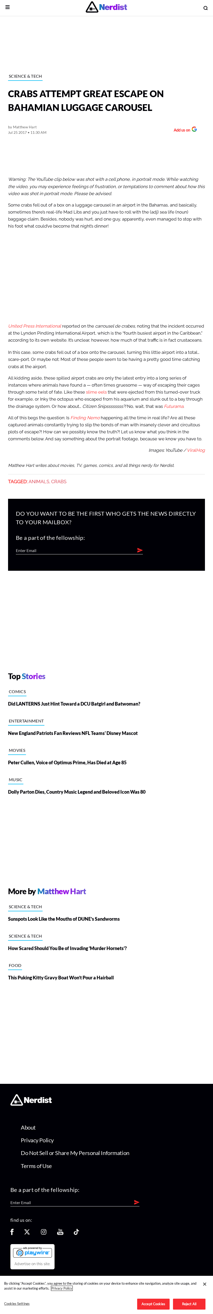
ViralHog (196, 450)
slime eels (96, 392)
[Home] (31, 1104)
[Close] (204, 1284)
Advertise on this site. (32, 1264)
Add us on (180, 131)
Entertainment (26, 720)
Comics (17, 691)
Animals (39, 481)
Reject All (189, 1304)
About (28, 1127)
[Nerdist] (106, 8)
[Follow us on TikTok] (76, 1233)
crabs (58, 481)
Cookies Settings (17, 1304)
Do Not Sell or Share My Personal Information (75, 1152)
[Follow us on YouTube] (60, 1233)
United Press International (34, 326)
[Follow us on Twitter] (27, 1233)
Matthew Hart (25, 127)
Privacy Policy (37, 1140)
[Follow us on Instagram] (44, 1233)
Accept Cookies (153, 1304)
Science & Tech (25, 76)
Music (16, 779)
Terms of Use (36, 1165)
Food (15, 965)
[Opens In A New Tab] (32, 1252)
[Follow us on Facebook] (12, 1233)
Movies (17, 750)
